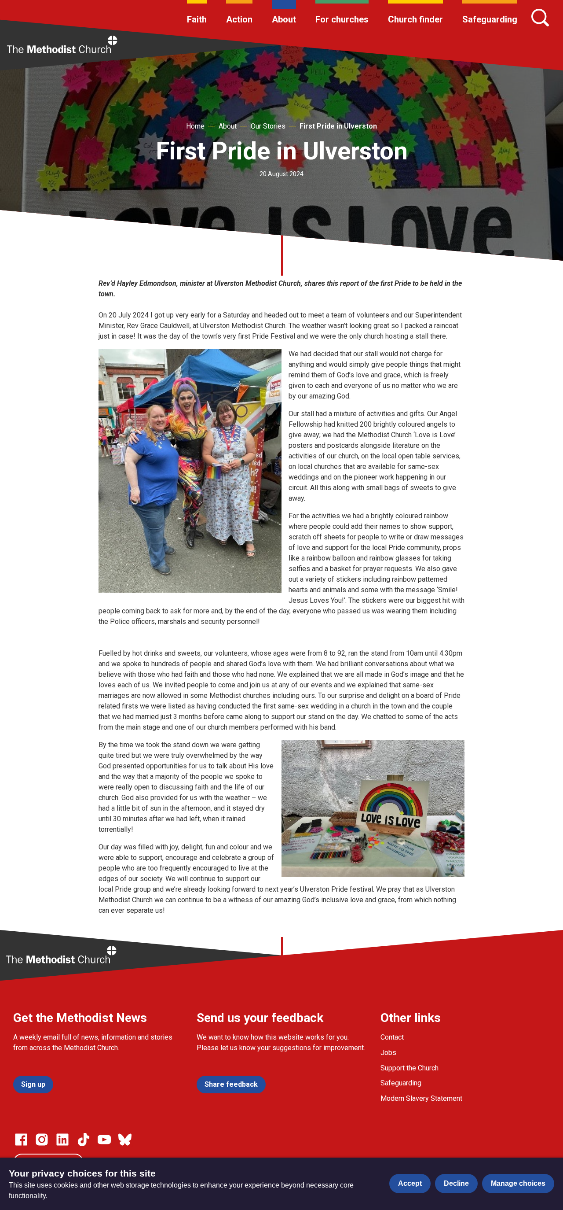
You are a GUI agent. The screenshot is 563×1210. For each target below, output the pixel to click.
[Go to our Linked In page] (62, 1139)
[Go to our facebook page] (21, 1139)
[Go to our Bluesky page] (125, 1139)
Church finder (415, 19)
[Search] (540, 17)
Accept (410, 1183)
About (284, 19)
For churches (342, 19)
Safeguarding (489, 19)
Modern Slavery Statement (421, 1098)
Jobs (388, 1052)
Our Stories (268, 126)
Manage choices (518, 1183)
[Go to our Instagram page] (42, 1139)
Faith (197, 19)
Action (239, 19)
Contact (392, 1037)
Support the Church (409, 1068)
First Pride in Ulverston (338, 126)
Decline (456, 1183)
